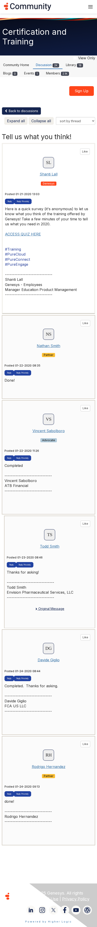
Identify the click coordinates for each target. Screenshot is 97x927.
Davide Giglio (49, 660)
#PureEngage (16, 264)
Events (31, 73)
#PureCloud (15, 254)
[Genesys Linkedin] (30, 910)
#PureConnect (17, 259)
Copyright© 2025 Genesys (38, 893)
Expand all (16, 121)
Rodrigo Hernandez (48, 766)
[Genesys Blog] (87, 910)
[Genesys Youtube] (76, 910)
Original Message (50, 609)
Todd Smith (49, 546)
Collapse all (41, 121)
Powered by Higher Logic (48, 921)
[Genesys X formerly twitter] (53, 910)
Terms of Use (45, 899)
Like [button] (85, 151)
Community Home (16, 65)
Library (73, 65)
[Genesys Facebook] (64, 910)
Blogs (9, 73)
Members (56, 73)
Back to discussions (23, 111)
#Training (13, 249)
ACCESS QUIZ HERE (23, 234)
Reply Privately (23, 201)
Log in (76, 7)
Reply (9, 201)
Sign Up (81, 91)
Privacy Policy (75, 899)
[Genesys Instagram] (42, 910)
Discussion (47, 65)
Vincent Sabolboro (48, 431)
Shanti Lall (49, 174)
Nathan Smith (48, 346)
